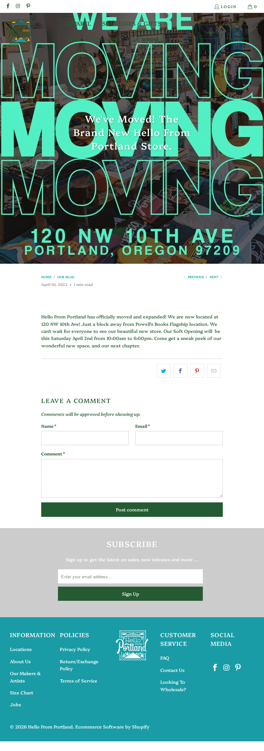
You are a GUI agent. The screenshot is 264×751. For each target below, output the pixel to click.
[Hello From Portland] (20, 32)
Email (142, 426)
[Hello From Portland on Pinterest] (28, 6)
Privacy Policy (75, 649)
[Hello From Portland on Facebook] (7, 6)
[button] (81, 24)
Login (229, 6)
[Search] (249, 32)
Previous (195, 277)
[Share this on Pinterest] (197, 370)
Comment (53, 453)
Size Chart (21, 692)
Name (48, 426)
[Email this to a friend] (214, 370)
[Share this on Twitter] (164, 370)
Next (214, 277)
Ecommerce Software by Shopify (112, 726)
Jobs (15, 704)
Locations (21, 649)
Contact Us (172, 670)
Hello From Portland (50, 726)
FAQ (164, 658)
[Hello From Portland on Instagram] (17, 6)
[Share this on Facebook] (180, 370)
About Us (20, 661)
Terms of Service (78, 680)
